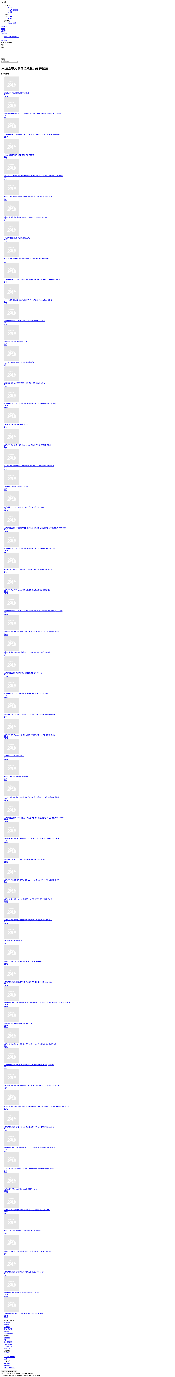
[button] (87, 12)
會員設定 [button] (16, 37)
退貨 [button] (11, 37)
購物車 (3, 29)
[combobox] (87, 62)
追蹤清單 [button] (7, 37)
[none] (89, 86)
